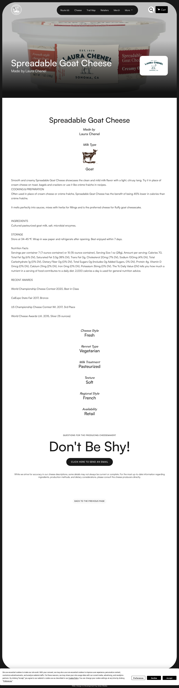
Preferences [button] (7, 681)
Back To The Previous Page (89, 501)
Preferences (138, 678)
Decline (154, 678)
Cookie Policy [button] (73, 678)
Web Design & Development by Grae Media (89, 686)
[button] (130, 10)
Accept (169, 678)
